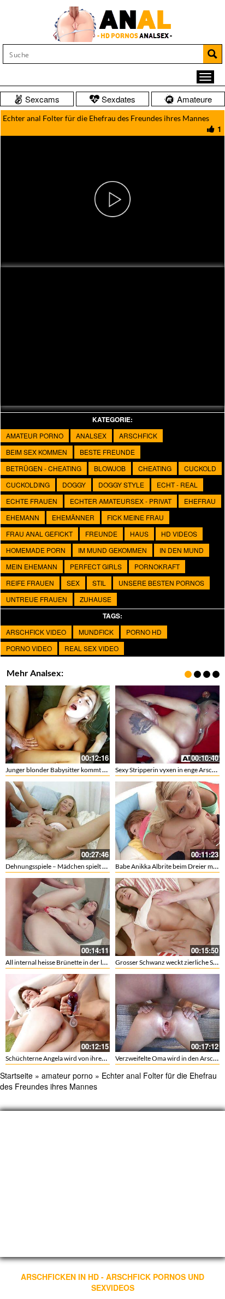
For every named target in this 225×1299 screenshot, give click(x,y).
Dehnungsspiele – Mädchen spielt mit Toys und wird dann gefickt (96, 866)
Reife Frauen (30, 582)
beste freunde (107, 451)
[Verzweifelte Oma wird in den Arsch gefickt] (167, 1013)
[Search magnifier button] (212, 54)
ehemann (22, 517)
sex (73, 582)
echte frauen (31, 501)
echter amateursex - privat (120, 501)
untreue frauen (36, 599)
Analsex (91, 435)
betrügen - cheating (43, 468)
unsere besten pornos (161, 582)
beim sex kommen (36, 451)
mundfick (96, 631)
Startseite (16, 1075)
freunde (101, 533)
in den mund (181, 550)
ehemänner (73, 517)
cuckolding (28, 484)
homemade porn (36, 550)
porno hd (144, 631)
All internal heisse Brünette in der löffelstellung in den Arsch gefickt (99, 962)
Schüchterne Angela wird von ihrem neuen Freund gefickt (87, 1058)
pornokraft (157, 566)
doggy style (121, 484)
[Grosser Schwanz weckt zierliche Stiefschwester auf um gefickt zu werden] (167, 917)
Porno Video (29, 648)
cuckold (200, 468)
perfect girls (96, 566)
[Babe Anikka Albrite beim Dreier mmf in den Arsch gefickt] (167, 820)
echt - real (177, 484)
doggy (74, 484)
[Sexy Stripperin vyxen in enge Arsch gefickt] (167, 724)
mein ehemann (31, 566)
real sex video (91, 648)
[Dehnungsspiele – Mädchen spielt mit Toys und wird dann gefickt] (57, 820)
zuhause (95, 599)
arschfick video (36, 631)
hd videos (179, 533)
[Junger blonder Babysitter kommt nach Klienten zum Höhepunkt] (57, 724)
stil (99, 582)
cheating (154, 468)
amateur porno (34, 435)
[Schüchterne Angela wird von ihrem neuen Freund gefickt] (57, 1013)
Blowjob (110, 468)
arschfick (138, 435)
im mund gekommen (112, 550)
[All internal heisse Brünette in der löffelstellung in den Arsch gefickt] (57, 917)
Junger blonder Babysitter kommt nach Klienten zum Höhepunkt (97, 770)
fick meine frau (135, 517)
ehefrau (200, 501)
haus (139, 533)
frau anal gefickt (39, 533)
